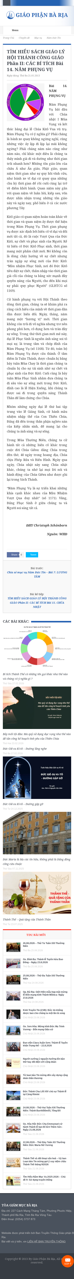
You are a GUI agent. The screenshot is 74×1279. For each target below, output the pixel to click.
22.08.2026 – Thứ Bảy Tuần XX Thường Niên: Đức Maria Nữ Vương (44, 1144)
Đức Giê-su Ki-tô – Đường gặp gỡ (23, 804)
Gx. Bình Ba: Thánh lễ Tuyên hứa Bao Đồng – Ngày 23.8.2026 (43, 961)
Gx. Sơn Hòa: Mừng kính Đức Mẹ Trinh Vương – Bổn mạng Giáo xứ (43, 1028)
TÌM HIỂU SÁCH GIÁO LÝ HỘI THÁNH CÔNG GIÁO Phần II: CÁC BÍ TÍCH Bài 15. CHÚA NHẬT (37, 602)
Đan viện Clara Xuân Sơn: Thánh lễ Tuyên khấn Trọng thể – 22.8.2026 (45, 1044)
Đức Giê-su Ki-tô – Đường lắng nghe (25, 748)
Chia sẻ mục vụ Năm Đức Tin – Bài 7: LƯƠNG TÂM (37, 574)
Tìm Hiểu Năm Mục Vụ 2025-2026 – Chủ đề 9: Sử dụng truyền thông (44, 1178)
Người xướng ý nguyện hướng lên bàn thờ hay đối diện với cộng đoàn (44, 1060)
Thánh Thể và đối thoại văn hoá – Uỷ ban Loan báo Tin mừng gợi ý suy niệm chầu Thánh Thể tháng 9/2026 (44, 1161)
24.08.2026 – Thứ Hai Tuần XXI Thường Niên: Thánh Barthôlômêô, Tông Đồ (44, 1109)
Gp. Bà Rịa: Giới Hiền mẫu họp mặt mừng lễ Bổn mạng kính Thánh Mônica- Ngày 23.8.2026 (45, 995)
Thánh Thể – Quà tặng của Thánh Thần (27, 919)
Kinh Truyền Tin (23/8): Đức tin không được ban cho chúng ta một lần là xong (44, 1012)
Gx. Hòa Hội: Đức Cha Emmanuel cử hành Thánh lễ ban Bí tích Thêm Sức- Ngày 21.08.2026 (42, 1127)
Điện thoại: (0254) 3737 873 (18, 1219)
